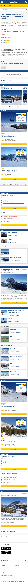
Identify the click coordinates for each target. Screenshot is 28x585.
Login (16, 568)
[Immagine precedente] (2, 97)
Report (13, 208)
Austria (2, 474)
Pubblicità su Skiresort (6, 575)
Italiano (6, 560)
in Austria (14, 171)
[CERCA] (26, 2)
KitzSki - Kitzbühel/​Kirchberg (9, 473)
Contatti (3, 565)
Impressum (3, 568)
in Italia (14, 136)
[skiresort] (14, 2)
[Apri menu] (2, 2)
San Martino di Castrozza (8, 456)
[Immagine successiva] (26, 97)
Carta (3, 67)
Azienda (17, 565)
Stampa (3, 572)
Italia (2, 197)
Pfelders (3, 212)
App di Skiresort (5, 544)
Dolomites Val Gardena (7, 195)
